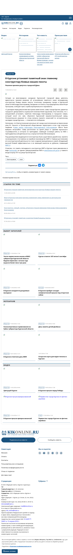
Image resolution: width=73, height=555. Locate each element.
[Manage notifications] (3, 551)
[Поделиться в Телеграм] (43, 165)
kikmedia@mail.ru (7, 504)
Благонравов (11, 159)
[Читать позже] (60, 90)
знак (21, 159)
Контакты (4, 460)
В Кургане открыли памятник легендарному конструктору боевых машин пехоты (32, 190)
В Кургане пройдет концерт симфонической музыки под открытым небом (53, 293)
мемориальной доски (51, 150)
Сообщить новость (54, 440)
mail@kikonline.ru (27, 506)
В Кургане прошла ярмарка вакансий (18, 418)
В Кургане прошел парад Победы (50, 391)
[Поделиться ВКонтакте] (39, 165)
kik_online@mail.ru (12, 510)
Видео (20, 28)
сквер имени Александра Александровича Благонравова (35, 127)
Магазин (4, 453)
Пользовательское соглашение (12, 464)
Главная (4, 28)
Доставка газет (6, 475)
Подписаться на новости (18, 440)
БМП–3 (7, 145)
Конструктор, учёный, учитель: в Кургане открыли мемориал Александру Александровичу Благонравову (35, 209)
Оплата (3, 456)
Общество (10, 74)
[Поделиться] (55, 90)
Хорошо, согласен (10, 551)
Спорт (40, 415)
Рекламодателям (37, 28)
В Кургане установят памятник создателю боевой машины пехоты (27, 218)
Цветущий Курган (10, 391)
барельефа (13, 150)
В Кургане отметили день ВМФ (15, 357)
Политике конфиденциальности (20, 546)
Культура (41, 287)
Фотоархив (12, 28)
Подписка (27, 28)
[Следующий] (70, 49)
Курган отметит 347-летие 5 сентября (52, 256)
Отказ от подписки (7, 471)
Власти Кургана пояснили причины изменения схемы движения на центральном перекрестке (32, 199)
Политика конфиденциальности (12, 468)
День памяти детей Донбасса (49, 327)
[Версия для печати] (66, 90)
